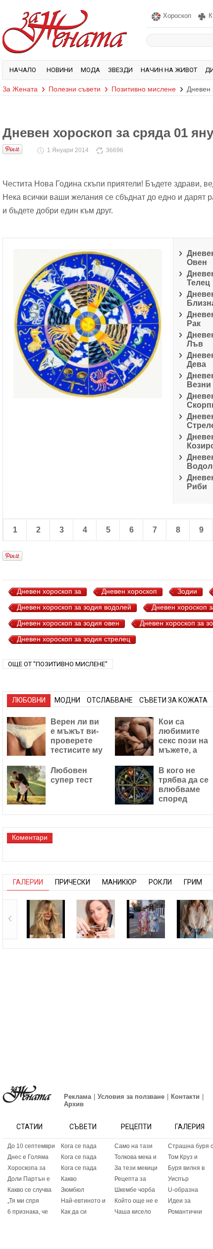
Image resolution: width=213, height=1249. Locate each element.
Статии (29, 1127)
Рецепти (136, 1127)
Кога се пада (79, 1146)
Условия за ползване (131, 1096)
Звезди (120, 70)
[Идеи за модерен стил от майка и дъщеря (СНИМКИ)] (145, 918)
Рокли (160, 882)
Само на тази (133, 1146)
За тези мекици (136, 1167)
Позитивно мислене (143, 89)
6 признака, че (27, 1211)
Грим (193, 882)
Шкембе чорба (134, 1189)
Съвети (83, 1127)
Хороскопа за (26, 1167)
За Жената (20, 89)
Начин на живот (169, 70)
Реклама (77, 1096)
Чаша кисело (132, 1211)
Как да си (74, 1211)
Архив (74, 1104)
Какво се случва (29, 1189)
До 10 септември (31, 1146)
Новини (60, 70)
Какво (69, 1178)
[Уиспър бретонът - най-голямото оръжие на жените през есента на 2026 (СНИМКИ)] (45, 918)
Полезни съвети (75, 89)
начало (22, 70)
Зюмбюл (72, 1189)
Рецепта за (130, 1178)
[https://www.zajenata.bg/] (27, 1094)
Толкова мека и (135, 1157)
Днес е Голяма (28, 1157)
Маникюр (119, 882)
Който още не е (136, 1200)
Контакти (185, 1096)
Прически (72, 882)
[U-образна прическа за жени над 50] (95, 918)
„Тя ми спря (23, 1200)
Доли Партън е (28, 1178)
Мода (90, 70)
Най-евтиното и (83, 1200)
